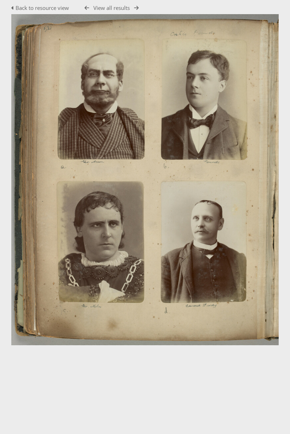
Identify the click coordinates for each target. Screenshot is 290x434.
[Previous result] (87, 8)
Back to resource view (42, 7)
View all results (111, 7)
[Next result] (136, 8)
